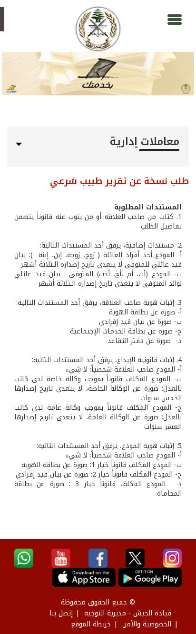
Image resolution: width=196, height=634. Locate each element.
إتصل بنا (61, 613)
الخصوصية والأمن (146, 624)
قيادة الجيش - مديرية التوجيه (127, 613)
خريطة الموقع (91, 624)
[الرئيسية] (98, 29)
